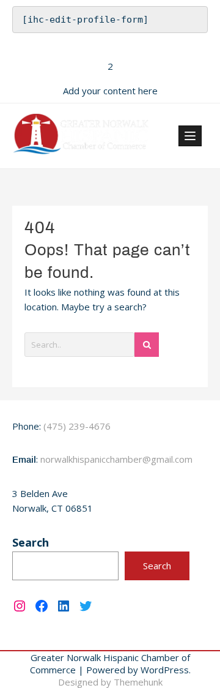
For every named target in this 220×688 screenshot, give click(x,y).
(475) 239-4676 (77, 426)
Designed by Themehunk (110, 682)
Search (30, 542)
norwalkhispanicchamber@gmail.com (116, 459)
